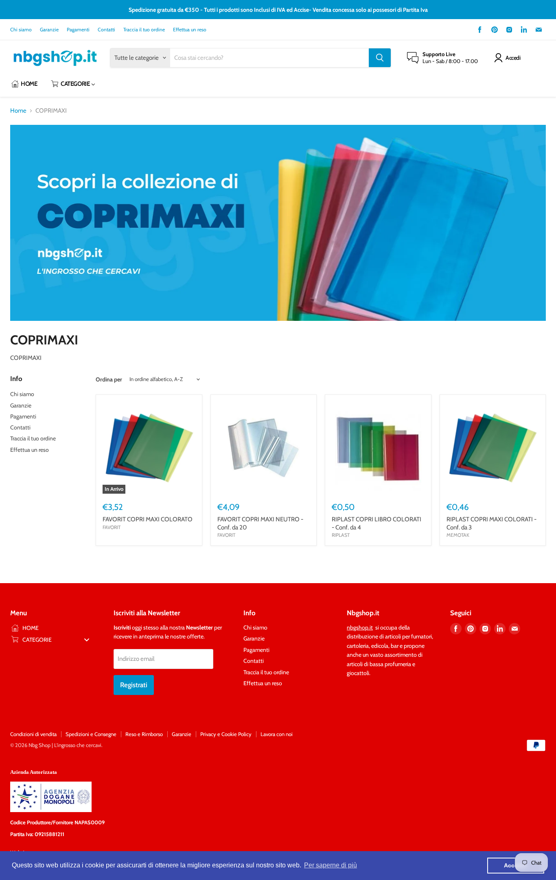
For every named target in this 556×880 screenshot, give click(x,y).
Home (18, 110)
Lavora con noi (276, 734)
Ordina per (109, 379)
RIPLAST (341, 535)
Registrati (133, 685)
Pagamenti (78, 30)
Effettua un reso (189, 30)
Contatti (106, 30)
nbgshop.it (360, 627)
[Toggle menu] (86, 639)
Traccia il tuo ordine (144, 30)
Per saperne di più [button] (330, 865)
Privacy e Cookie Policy (226, 734)
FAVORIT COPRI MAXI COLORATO (148, 519)
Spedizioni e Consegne (91, 734)
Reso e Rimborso (144, 734)
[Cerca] (380, 57)
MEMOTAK (458, 535)
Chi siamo (21, 30)
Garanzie (49, 30)
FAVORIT (111, 527)
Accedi (513, 57)
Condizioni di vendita (33, 734)
